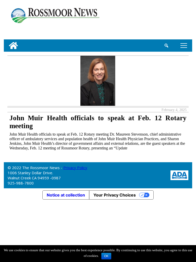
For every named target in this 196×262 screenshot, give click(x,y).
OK (106, 256)
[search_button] (166, 45)
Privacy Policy (75, 167)
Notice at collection (66, 195)
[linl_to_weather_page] (174, 21)
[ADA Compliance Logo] (179, 175)
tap (182, 45)
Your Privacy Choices (114, 195)
